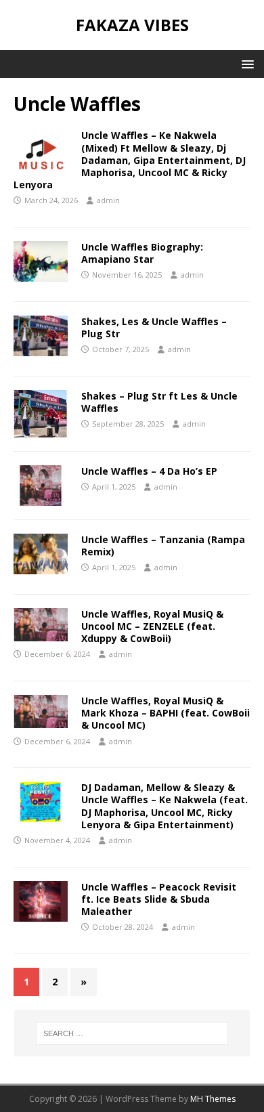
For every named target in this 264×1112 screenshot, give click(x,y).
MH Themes (213, 1099)
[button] (245, 63)
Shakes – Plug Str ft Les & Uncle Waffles (159, 401)
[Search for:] (132, 1033)
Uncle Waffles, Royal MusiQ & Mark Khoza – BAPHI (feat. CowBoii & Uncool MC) (165, 712)
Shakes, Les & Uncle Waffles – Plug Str (154, 327)
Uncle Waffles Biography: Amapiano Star (142, 252)
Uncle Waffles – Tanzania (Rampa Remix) (163, 545)
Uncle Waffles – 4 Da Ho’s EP (149, 471)
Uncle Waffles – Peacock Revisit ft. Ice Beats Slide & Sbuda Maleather (158, 899)
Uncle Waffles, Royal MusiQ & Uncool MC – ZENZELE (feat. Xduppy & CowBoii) (152, 626)
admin (108, 200)
